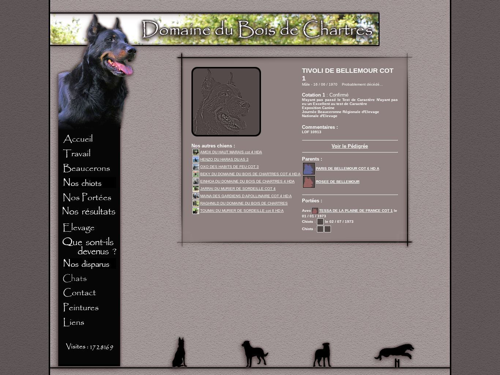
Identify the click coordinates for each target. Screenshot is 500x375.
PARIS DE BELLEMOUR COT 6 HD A (347, 168)
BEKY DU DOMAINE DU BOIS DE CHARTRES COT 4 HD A (250, 174)
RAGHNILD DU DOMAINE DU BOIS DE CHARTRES (244, 203)
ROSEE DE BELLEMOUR (337, 182)
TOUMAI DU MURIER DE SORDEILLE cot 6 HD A (242, 211)
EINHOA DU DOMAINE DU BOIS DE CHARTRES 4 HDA (247, 181)
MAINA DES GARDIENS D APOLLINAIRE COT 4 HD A (246, 196)
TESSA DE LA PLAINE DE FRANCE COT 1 (356, 211)
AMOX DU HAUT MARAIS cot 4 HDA (231, 152)
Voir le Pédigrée (350, 146)
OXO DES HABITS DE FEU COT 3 (229, 167)
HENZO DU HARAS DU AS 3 (224, 159)
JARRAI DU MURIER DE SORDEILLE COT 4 (238, 189)
